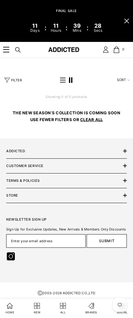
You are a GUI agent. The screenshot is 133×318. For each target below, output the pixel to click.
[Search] (18, 50)
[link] (6, 50)
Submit (107, 240)
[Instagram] (10, 256)
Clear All (91, 119)
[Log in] (106, 50)
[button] (62, 80)
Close (126, 21)
